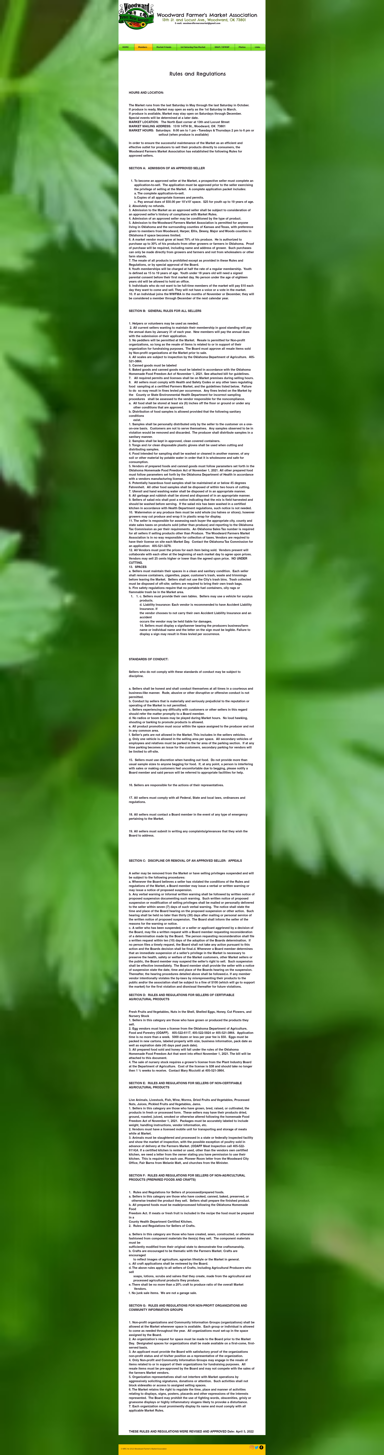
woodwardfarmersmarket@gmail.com (201, 23)
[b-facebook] (261, 1447)
